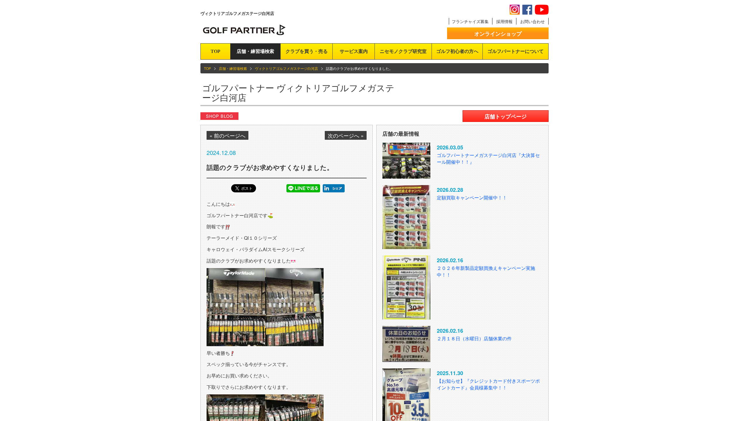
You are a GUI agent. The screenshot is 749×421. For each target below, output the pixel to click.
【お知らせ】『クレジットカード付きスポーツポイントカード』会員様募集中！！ (488, 384)
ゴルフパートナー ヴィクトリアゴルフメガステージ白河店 (298, 92)
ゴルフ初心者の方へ (457, 51)
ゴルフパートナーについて (515, 51)
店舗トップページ (506, 116)
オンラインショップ (498, 33)
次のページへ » (346, 135)
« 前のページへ (227, 135)
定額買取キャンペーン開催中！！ (472, 197)
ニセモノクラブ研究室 (403, 51)
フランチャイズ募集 (470, 21)
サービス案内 (354, 51)
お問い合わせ (532, 21)
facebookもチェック (527, 10)
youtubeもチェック (542, 10)
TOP (215, 51)
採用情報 (504, 21)
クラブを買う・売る (307, 51)
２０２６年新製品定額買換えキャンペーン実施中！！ (486, 271)
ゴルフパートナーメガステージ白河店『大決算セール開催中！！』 (488, 158)
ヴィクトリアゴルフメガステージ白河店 (286, 68)
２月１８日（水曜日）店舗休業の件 (474, 338)
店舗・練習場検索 (255, 51)
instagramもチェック (515, 10)
